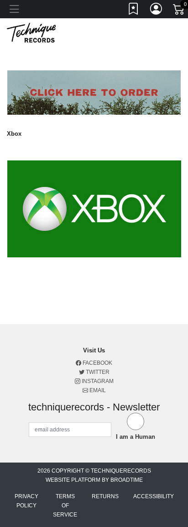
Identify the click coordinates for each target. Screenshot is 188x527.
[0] (179, 11)
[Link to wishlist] (133, 10)
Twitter (97, 372)
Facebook (96, 363)
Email (97, 390)
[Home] (31, 32)
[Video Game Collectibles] (94, 208)
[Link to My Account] (156, 10)
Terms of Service (65, 505)
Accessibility (153, 496)
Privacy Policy (26, 501)
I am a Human (135, 436)
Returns (105, 496)
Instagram (97, 381)
